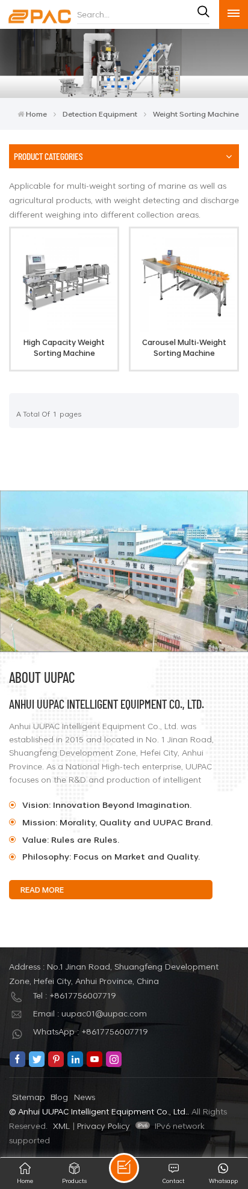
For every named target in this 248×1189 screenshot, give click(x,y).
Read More (42, 889)
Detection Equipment (100, 113)
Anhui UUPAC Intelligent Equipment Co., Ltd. (106, 703)
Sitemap (28, 1096)
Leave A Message (124, 1168)
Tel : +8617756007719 (74, 995)
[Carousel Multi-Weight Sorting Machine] (183, 329)
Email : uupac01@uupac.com (90, 1013)
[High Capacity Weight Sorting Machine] (64, 329)
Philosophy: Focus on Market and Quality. (111, 856)
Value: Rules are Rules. (70, 839)
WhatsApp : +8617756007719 (90, 1031)
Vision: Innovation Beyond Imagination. (108, 804)
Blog (59, 1096)
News (84, 1096)
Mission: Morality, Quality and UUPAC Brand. (117, 822)
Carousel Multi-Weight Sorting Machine (184, 347)
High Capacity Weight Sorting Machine (64, 347)
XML (61, 1125)
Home (36, 113)
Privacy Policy (103, 1125)
